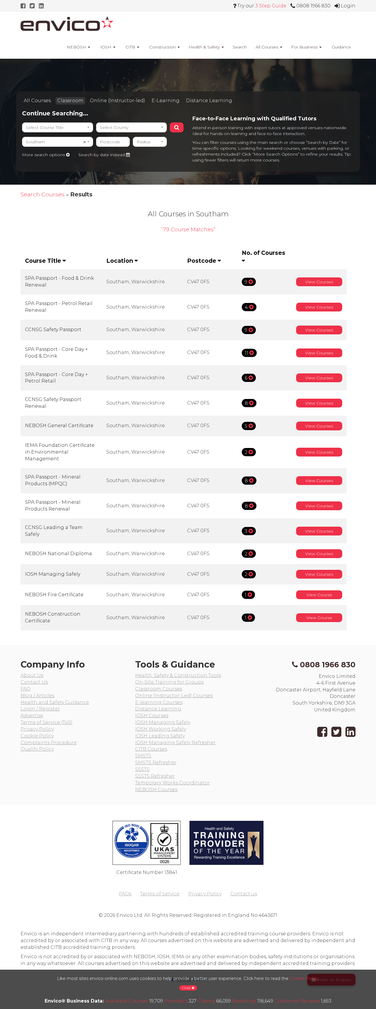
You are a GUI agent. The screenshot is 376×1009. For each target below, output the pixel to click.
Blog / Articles (37, 695)
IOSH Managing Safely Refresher (175, 742)
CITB (130, 47)
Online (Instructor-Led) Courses (174, 695)
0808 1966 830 (327, 664)
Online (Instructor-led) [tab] (117, 100)
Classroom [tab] (70, 100)
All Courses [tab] (37, 100)
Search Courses (43, 194)
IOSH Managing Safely (52, 574)
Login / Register (40, 709)
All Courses (267, 47)
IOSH (106, 47)
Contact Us (34, 682)
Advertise (32, 715)
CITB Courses (151, 749)
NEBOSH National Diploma (58, 553)
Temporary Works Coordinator (172, 783)
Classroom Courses (158, 689)
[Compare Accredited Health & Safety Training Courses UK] (67, 23)
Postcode (202, 260)
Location (120, 260)
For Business (305, 47)
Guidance (340, 47)
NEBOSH (76, 47)
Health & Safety (205, 47)
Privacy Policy (37, 729)
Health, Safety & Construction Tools (178, 675)
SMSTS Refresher (156, 762)
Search (240, 47)
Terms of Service (159, 894)
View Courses (319, 281)
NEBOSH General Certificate (59, 425)
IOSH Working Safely (160, 729)
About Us (32, 675)
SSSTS (142, 769)
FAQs (125, 894)
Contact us (243, 894)
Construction (162, 47)
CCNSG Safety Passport (53, 329)
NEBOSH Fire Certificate (54, 594)
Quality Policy (37, 749)
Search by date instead (102, 154)
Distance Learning (158, 709)
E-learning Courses (158, 702)
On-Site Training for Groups (169, 682)
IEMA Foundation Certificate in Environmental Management (60, 451)
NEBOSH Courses (156, 789)
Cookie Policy (37, 736)
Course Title (44, 260)
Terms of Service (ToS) (47, 722)
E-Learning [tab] (165, 100)
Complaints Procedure (49, 742)
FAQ (26, 689)
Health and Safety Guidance (55, 702)
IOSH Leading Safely (160, 736)
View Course (319, 594)
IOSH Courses (151, 715)
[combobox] (57, 127)
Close (187, 988)
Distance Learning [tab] (209, 100)
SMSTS (143, 756)
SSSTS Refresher (155, 776)
